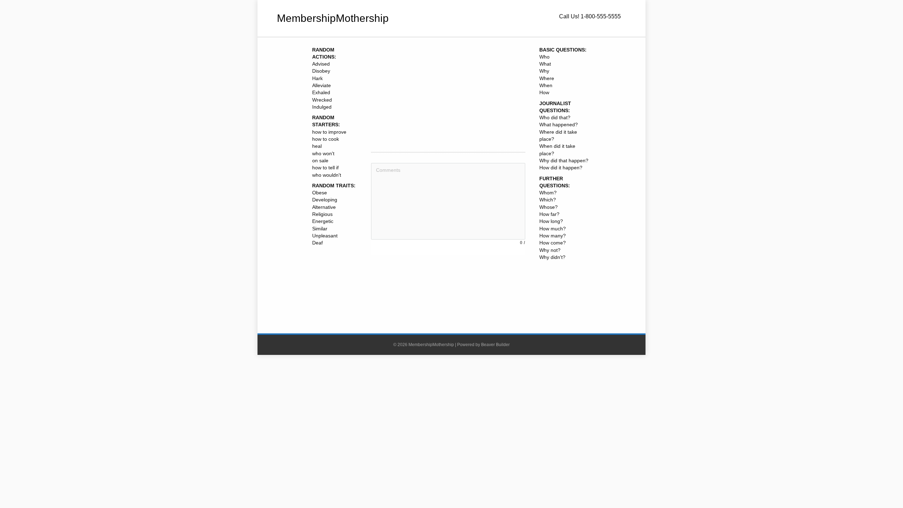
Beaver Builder (495, 344)
